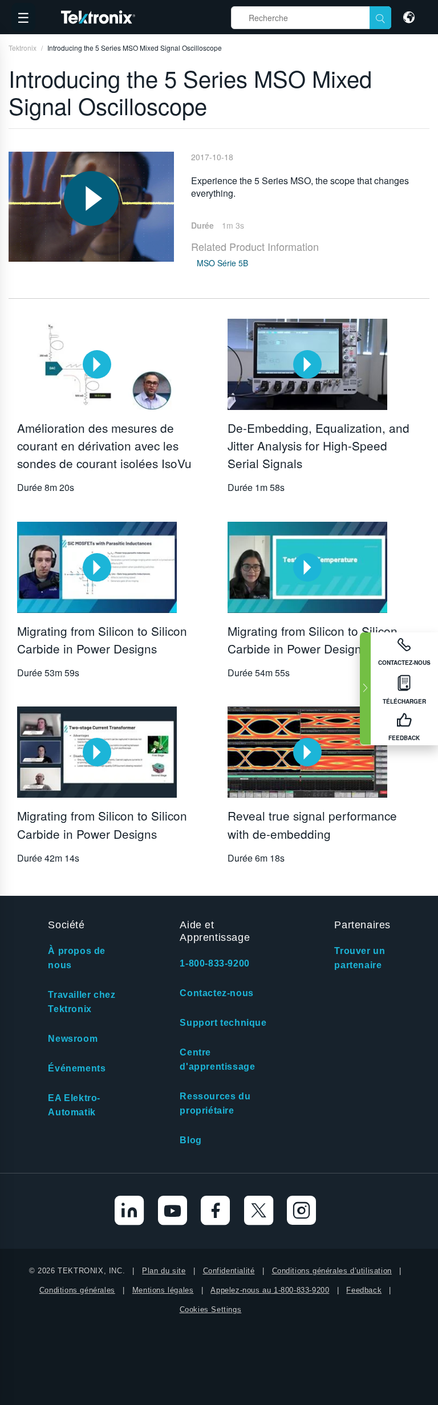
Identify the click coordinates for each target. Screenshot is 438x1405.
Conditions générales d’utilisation (332, 1270)
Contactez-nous (216, 993)
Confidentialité (229, 1270)
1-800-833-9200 (214, 963)
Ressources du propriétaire (215, 1103)
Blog (190, 1140)
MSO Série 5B (222, 263)
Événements (77, 1068)
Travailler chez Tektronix (81, 1002)
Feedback (364, 1290)
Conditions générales (77, 1290)
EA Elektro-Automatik (74, 1105)
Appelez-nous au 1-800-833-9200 (269, 1290)
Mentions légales (163, 1290)
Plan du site (163, 1270)
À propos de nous (77, 958)
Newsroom (73, 1038)
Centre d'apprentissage (217, 1059)
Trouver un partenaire (359, 958)
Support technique (223, 1023)
